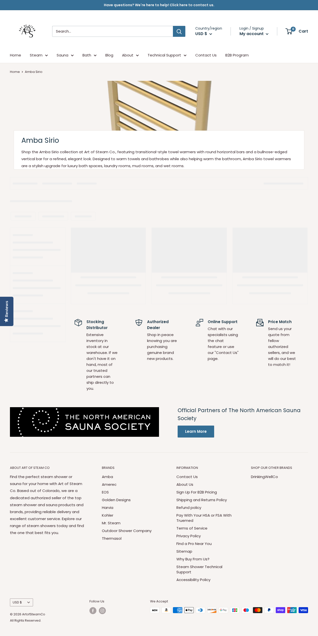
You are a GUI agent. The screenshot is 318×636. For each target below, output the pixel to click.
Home (15, 55)
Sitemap (184, 551)
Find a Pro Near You (194, 543)
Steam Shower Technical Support (199, 569)
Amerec (109, 484)
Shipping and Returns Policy (201, 499)
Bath (86, 55)
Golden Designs (116, 499)
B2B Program (237, 55)
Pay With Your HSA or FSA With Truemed (204, 518)
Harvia (107, 507)
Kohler (107, 515)
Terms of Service (191, 528)
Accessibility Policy (193, 579)
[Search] (179, 31)
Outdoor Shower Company (127, 530)
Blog (109, 55)
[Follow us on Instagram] (102, 610)
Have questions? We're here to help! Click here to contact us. (159, 4)
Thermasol (111, 538)
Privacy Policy (188, 535)
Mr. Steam (111, 523)
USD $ (17, 602)
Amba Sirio (33, 71)
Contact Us (206, 55)
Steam (36, 55)
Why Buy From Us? (192, 559)
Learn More (196, 431)
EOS (105, 492)
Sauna (62, 55)
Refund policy (188, 507)
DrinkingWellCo (264, 476)
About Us (184, 484)
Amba (107, 476)
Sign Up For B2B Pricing (196, 492)
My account (252, 34)
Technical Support (164, 55)
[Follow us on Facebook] (92, 610)
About (127, 55)
